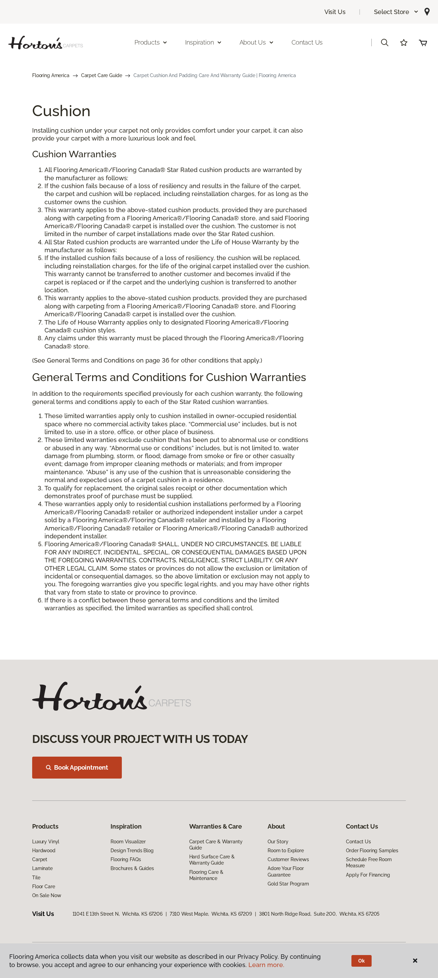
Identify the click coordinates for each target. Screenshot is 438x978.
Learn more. (266, 964)
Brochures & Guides (132, 868)
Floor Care (43, 886)
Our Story (278, 841)
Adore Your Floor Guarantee (286, 871)
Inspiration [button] (199, 42)
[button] (396, 12)
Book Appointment (81, 767)
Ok (361, 961)
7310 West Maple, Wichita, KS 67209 (211, 914)
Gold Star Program (288, 884)
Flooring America (50, 75)
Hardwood (43, 850)
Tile (36, 877)
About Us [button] (253, 42)
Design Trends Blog (132, 850)
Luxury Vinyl (45, 841)
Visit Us (335, 11)
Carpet (39, 859)
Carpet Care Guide (101, 75)
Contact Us (307, 42)
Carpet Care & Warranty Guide (216, 845)
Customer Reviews (288, 859)
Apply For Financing (368, 875)
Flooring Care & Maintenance (206, 875)
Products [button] (147, 42)
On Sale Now (46, 895)
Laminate (42, 868)
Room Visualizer (128, 841)
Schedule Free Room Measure (368, 862)
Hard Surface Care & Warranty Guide (212, 860)
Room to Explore (286, 850)
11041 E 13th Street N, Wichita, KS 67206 (118, 914)
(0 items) (423, 42)
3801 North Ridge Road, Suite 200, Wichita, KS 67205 (319, 914)
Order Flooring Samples (372, 850)
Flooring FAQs (126, 859)
